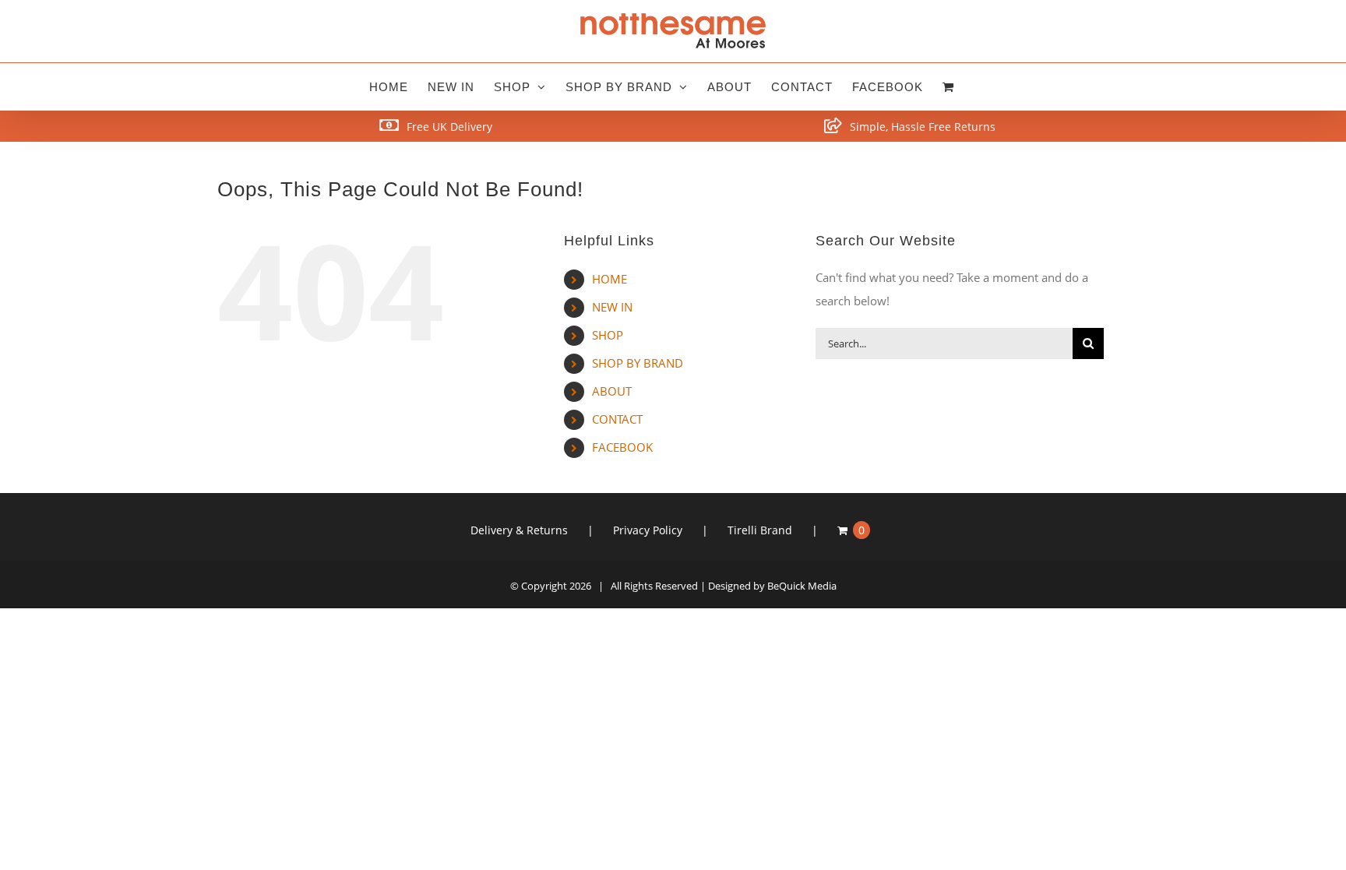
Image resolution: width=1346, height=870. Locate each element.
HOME (609, 279)
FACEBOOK (622, 447)
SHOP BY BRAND (637, 363)
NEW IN (612, 307)
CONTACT (617, 419)
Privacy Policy (647, 530)
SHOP (607, 335)
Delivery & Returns (519, 530)
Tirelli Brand (760, 530)
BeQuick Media (802, 586)
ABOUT (612, 391)
